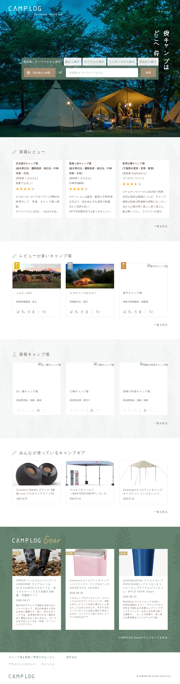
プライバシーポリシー (22, 664)
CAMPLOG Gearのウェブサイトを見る (143, 637)
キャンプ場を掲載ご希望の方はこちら (32, 657)
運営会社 (71, 657)
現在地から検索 (41, 72)
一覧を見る (161, 226)
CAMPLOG (25, 8)
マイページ (164, 11)
